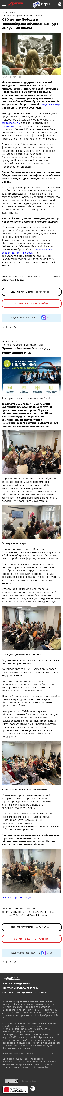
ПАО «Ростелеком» (12, 76)
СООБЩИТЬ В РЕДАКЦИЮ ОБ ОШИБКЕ (25, 992)
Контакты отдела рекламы (20, 988)
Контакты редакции (16, 983)
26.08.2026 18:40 (10, 341)
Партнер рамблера (29, 1081)
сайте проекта (11, 122)
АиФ (47, 398)
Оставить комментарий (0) (31, 303)
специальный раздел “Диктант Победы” (27, 251)
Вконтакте (8, 126)
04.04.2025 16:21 (10, 12)
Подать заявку (50, 104)
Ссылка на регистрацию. (17, 897)
